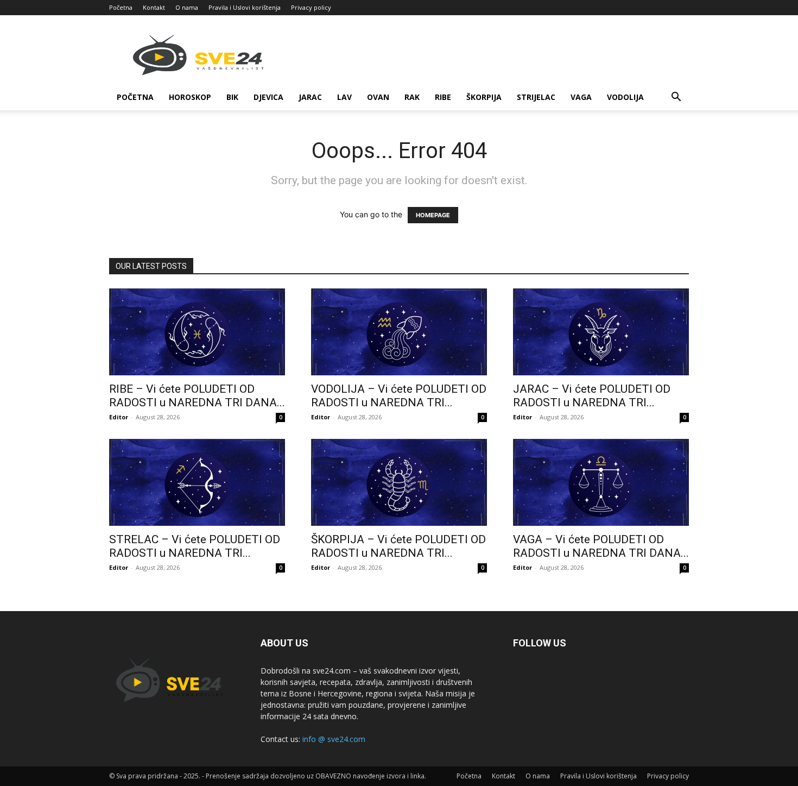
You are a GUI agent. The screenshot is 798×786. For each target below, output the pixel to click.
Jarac (310, 97)
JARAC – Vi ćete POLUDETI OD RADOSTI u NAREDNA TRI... (591, 395)
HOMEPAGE (433, 215)
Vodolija (625, 97)
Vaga (581, 97)
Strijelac (536, 97)
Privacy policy (311, 7)
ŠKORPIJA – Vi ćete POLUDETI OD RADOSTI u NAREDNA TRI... (398, 546)
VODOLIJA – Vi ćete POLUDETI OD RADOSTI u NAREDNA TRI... (398, 395)
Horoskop (190, 97)
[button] (676, 98)
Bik (232, 97)
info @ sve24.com (333, 739)
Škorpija (484, 97)
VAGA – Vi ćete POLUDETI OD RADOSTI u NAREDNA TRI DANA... (601, 546)
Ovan (378, 97)
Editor (118, 417)
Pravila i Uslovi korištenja (244, 7)
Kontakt (154, 7)
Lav (344, 97)
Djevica (268, 97)
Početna (120, 7)
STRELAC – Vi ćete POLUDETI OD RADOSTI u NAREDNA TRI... (194, 546)
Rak (412, 97)
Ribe (443, 97)
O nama (186, 7)
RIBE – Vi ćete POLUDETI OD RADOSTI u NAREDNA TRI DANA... (197, 395)
